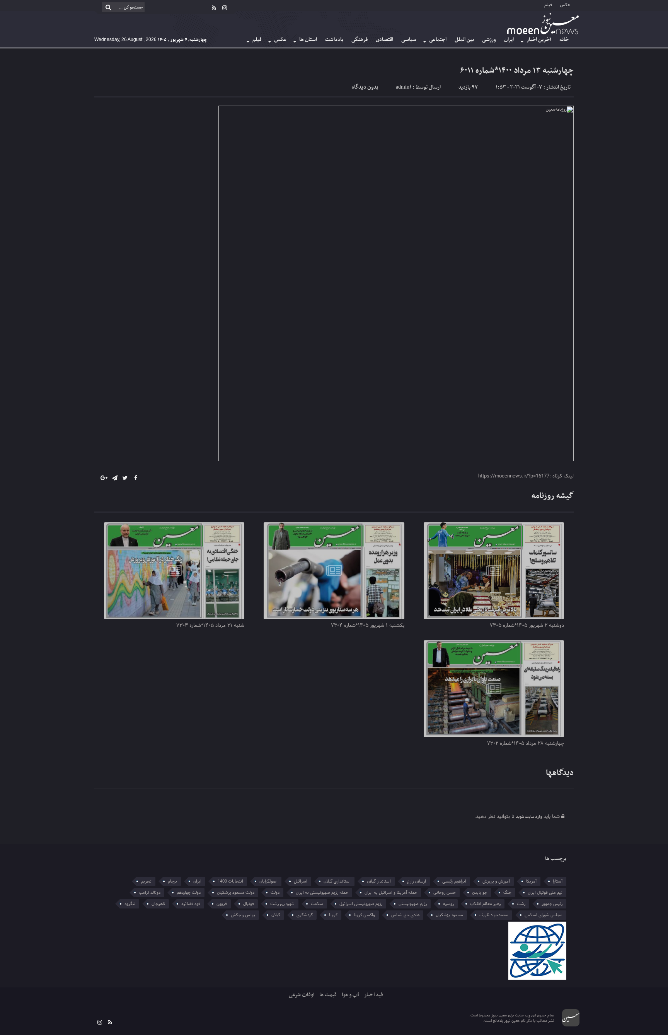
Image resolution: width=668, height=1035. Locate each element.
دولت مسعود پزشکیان (235, 892)
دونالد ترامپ (149, 892)
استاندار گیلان (379, 881)
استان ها (308, 39)
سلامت (317, 903)
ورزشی (489, 39)
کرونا (333, 915)
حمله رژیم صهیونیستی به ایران (322, 892)
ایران (509, 39)
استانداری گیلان (337, 881)
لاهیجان (158, 903)
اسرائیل (300, 881)
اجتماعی (437, 39)
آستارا (557, 881)
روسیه (448, 903)
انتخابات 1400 (230, 881)
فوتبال (248, 903)
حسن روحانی (444, 892)
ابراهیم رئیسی (454, 881)
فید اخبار (373, 995)
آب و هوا (350, 995)
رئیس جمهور (552, 903)
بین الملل (464, 39)
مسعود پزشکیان (449, 915)
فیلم (548, 4)
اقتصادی (384, 39)
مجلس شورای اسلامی (543, 915)
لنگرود (129, 903)
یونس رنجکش (243, 915)
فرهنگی (359, 39)
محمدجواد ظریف (493, 915)
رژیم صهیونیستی (413, 903)
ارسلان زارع (416, 881)
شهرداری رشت (282, 903)
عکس (565, 4)
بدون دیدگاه (365, 87)
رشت (521, 903)
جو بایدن (479, 892)
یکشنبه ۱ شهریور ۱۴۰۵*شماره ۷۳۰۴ (367, 625)
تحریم (146, 881)
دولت (275, 892)
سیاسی (408, 39)
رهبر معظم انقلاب (485, 903)
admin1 (403, 87)
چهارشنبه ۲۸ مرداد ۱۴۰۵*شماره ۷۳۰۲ (525, 743)
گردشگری (305, 915)
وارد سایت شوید (529, 817)
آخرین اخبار (539, 39)
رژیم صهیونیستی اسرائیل (360, 903)
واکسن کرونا (364, 915)
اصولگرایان (268, 881)
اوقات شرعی (301, 995)
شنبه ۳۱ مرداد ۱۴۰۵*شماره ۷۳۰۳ (210, 625)
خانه (564, 39)
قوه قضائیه (190, 903)
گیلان (275, 915)
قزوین (221, 903)
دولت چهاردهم (189, 892)
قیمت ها (328, 995)
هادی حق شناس (405, 915)
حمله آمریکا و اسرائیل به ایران (391, 892)
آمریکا (531, 881)
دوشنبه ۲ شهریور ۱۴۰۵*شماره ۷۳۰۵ (527, 625)
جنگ (507, 892)
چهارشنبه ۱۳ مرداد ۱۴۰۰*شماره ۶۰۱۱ (517, 71)
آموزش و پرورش (496, 881)
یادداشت (334, 39)
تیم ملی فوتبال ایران (545, 892)
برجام (172, 881)
